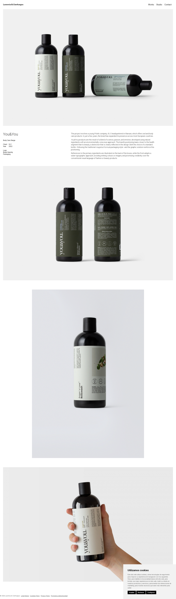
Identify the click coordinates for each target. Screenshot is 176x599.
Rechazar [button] (141, 592)
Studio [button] (159, 4)
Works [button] (151, 4)
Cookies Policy (35, 596)
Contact (168, 4)
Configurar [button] (151, 592)
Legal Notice (25, 596)
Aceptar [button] (131, 592)
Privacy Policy (45, 596)
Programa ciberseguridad (59, 596)
